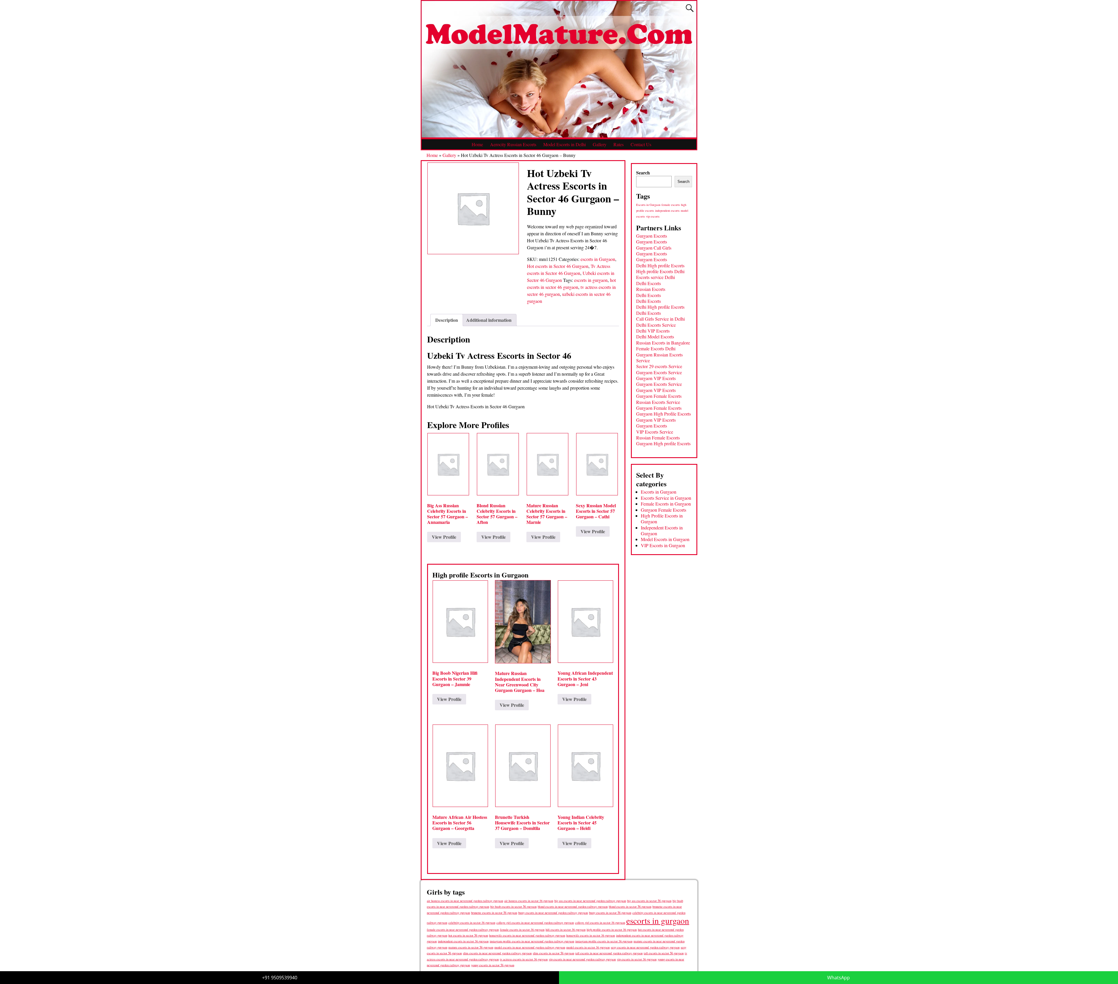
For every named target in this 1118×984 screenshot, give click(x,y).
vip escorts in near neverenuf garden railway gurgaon (582, 959)
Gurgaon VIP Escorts (656, 378)
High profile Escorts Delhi (660, 271)
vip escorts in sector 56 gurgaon (637, 959)
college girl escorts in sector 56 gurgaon (600, 923)
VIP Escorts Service (654, 432)
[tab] (446, 320)
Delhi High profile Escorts (660, 265)
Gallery (599, 144)
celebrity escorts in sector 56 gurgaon (471, 923)
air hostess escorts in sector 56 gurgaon (528, 901)
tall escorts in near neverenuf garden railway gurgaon (609, 953)
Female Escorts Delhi (655, 348)
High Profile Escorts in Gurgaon (662, 518)
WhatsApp (838, 977)
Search (643, 172)
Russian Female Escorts (658, 437)
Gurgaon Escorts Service (659, 372)
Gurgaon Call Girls (653, 248)
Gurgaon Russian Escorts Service (659, 357)
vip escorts (652, 216)
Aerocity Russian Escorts (513, 144)
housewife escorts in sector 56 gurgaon (590, 935)
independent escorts (667, 211)
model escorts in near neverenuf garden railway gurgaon (529, 947)
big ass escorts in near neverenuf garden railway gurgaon (590, 900)
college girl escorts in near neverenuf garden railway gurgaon (535, 923)
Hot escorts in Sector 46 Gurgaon (557, 266)
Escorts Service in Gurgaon (666, 498)
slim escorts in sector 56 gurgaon (553, 953)
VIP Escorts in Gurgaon (663, 545)
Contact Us (641, 144)
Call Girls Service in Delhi (660, 319)
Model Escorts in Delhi (564, 144)
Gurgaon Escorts (651, 236)
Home (477, 144)
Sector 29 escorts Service (659, 366)
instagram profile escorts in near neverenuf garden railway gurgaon (532, 941)
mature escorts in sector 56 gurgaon (470, 947)
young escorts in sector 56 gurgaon (492, 965)
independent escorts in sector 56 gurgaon (463, 941)
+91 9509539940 (279, 977)
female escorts (670, 205)
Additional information (489, 320)
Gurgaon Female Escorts (659, 396)
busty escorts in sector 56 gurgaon (610, 912)
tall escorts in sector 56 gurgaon (664, 953)
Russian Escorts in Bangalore (663, 343)
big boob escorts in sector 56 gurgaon (513, 906)
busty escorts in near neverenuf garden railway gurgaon (553, 912)
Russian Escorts (650, 289)
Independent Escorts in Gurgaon (662, 530)
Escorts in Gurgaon (648, 205)
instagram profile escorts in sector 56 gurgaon (603, 941)
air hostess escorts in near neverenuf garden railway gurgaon (465, 901)
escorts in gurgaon (591, 280)
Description (446, 320)
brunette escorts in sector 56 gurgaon (494, 912)
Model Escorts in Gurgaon (665, 539)
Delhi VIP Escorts (653, 331)
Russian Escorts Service (658, 402)
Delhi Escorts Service (656, 325)
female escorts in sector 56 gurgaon (522, 930)
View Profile (444, 536)
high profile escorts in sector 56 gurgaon (612, 930)
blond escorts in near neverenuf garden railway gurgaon (573, 906)
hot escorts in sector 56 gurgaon (468, 935)
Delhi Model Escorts (655, 336)
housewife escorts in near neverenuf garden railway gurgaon (527, 935)
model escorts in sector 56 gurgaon (588, 947)
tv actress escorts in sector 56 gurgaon (524, 959)
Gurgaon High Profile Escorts (663, 414)
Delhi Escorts (648, 283)
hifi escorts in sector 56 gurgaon (565, 930)
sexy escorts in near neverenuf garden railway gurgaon (645, 947)
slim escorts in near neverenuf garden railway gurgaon (497, 953)
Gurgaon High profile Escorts (663, 443)
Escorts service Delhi (655, 277)
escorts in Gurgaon (598, 259)
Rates (618, 144)
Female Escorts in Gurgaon (666, 504)
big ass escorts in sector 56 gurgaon (649, 900)
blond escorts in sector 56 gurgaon (630, 906)
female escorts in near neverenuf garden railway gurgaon (463, 930)
